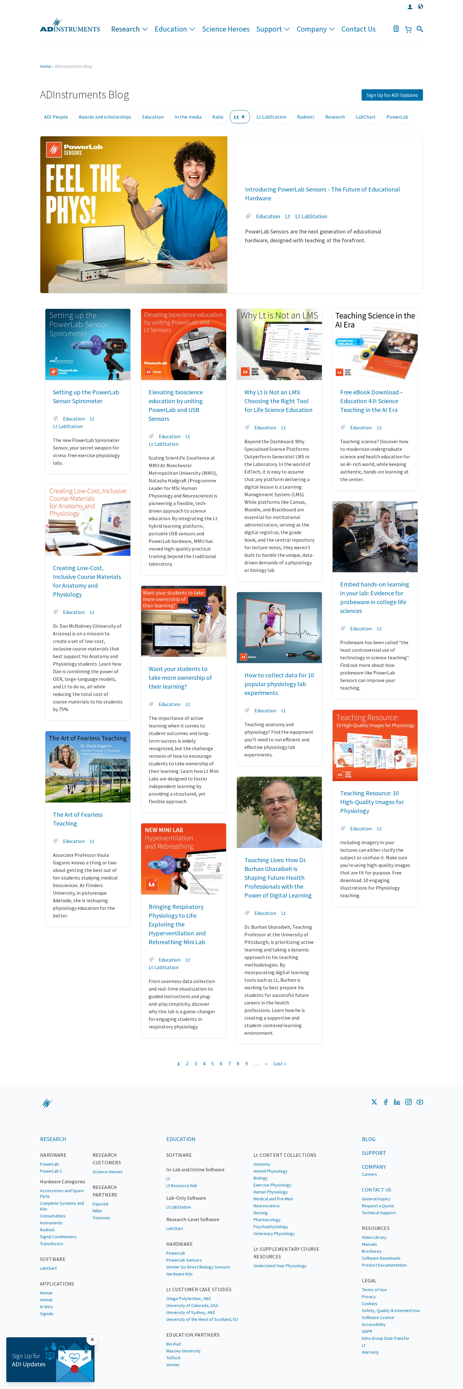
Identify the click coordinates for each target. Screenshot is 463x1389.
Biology (261, 1178)
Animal (46, 1300)
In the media (188, 117)
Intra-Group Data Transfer (385, 1338)
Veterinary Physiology (274, 1233)
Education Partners (193, 1335)
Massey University (183, 1351)
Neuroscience (267, 1206)
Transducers (51, 1243)
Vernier (173, 1365)
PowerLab (397, 117)
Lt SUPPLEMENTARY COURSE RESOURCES (286, 1253)
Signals (47, 1313)
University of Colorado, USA (192, 1305)
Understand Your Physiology (280, 1265)
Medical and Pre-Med (273, 1199)
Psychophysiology (271, 1226)
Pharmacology (267, 1219)
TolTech (173, 1358)
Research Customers (107, 1159)
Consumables (53, 1216)
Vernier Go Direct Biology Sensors (198, 1267)
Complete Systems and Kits (62, 1206)
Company (312, 29)
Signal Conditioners (58, 1236)
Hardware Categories (62, 1181)
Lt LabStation (271, 117)
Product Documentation (384, 1265)
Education (171, 29)
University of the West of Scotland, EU (202, 1319)
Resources (376, 1228)
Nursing (261, 1212)
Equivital (100, 1204)
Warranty (370, 1352)
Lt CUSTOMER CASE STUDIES (199, 1289)
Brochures (371, 1251)
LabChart (366, 117)
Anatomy (262, 1164)
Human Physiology (271, 1192)
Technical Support (379, 1212)
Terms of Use (374, 1289)
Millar (97, 1211)
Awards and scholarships (105, 117)
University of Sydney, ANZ (190, 1312)
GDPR (367, 1331)
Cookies (369, 1303)
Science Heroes (226, 29)
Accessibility (374, 1324)
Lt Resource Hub (181, 1185)
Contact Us (358, 29)
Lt (236, 117)
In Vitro (46, 1307)
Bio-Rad (173, 1344)
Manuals (369, 1244)
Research (125, 29)
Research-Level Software (192, 1219)
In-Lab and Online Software (195, 1169)
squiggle (46, 1103)
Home (45, 66)
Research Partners (105, 1191)
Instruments (51, 1223)
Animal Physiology (271, 1171)
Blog (368, 1139)
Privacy (369, 1296)
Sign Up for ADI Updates (392, 95)
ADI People (56, 117)
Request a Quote (378, 1206)
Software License (378, 1317)
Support (269, 29)
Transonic (102, 1218)
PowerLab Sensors (184, 1260)
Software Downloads (381, 1258)
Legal (369, 1280)
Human (46, 1293)
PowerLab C (51, 1171)
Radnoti (305, 117)
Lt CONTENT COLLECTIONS (285, 1155)
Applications (57, 1283)
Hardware (53, 1155)
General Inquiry (376, 1199)
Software (53, 1259)
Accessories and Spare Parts (62, 1193)
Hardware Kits (179, 1274)
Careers (369, 1174)
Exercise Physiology (272, 1185)
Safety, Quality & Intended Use (391, 1310)
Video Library (374, 1237)
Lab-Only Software (186, 1198)
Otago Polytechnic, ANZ (188, 1298)
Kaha (217, 117)
